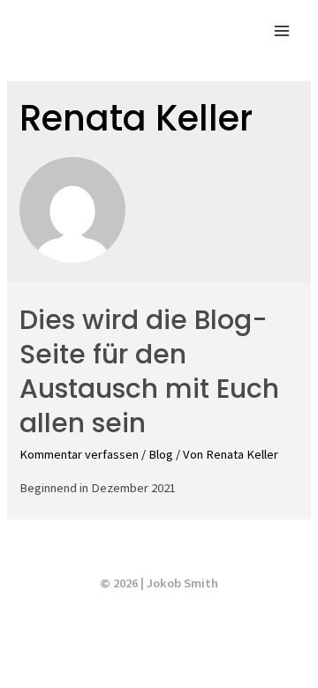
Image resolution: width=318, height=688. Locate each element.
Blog (160, 454)
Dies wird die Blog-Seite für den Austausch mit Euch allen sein (149, 371)
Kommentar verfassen (79, 454)
